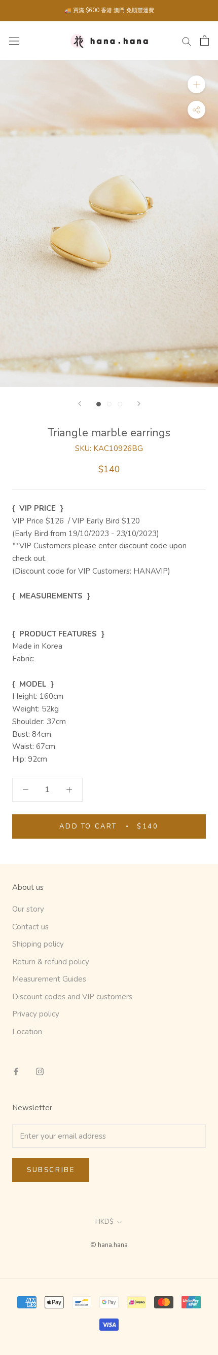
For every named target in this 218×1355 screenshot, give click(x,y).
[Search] (186, 40)
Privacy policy (35, 1014)
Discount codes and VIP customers (72, 997)
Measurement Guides (49, 979)
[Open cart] (204, 40)
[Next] (138, 403)
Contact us (30, 927)
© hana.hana (109, 1245)
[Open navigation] (14, 41)
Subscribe (51, 1170)
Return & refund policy (50, 962)
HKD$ (104, 1221)
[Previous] (79, 403)
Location (27, 1032)
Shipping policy (38, 944)
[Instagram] (40, 1071)
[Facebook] (16, 1071)
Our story (28, 909)
